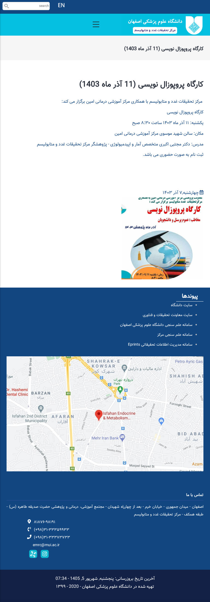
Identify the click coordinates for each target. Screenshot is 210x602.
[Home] (162, 25)
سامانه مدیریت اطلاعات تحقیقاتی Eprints (160, 345)
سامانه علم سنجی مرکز (174, 335)
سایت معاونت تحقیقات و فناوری (167, 315)
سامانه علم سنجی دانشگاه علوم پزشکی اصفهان (156, 325)
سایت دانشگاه (181, 305)
